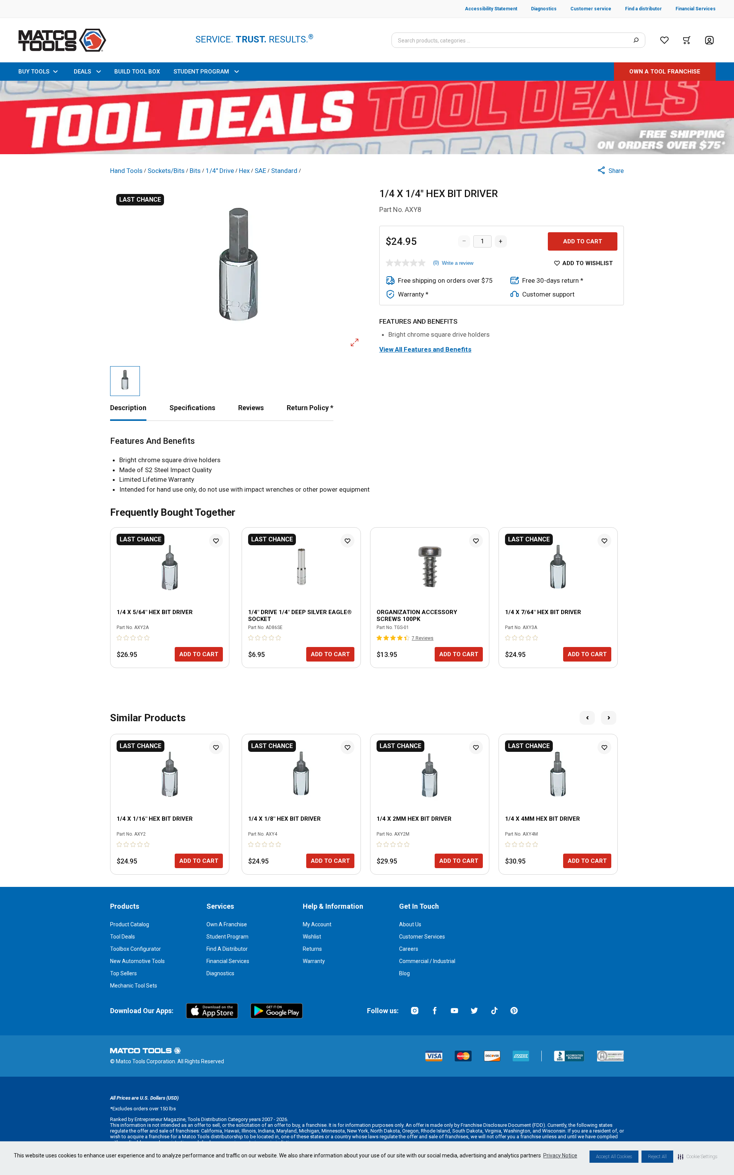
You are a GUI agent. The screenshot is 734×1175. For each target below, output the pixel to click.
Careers (408, 949)
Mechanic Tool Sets (133, 986)
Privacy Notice (560, 1155)
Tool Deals (122, 937)
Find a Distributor (227, 949)
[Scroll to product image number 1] (125, 381)
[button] (697, 1157)
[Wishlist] (664, 40)
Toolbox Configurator (135, 949)
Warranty (314, 961)
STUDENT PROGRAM (201, 71)
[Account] (709, 40)
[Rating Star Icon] (120, 638)
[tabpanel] (367, 465)
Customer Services (422, 937)
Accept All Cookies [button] (614, 1156)
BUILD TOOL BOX (137, 71)
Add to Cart (582, 241)
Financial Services (227, 961)
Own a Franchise (226, 924)
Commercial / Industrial (427, 961)
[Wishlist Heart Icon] (216, 541)
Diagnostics (220, 973)
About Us (410, 924)
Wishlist (312, 937)
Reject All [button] (657, 1156)
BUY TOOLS (33, 71)
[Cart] (687, 40)
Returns (312, 949)
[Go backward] (587, 718)
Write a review (457, 263)
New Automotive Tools (137, 961)
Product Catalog (129, 924)
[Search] (636, 40)
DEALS (82, 71)
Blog (404, 973)
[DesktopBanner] (367, 117)
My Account (317, 924)
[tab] (128, 408)
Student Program (227, 937)
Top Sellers (123, 973)
